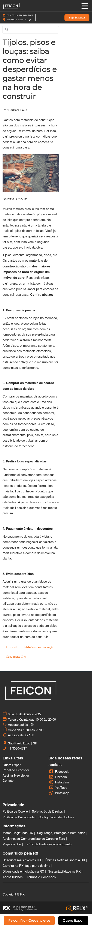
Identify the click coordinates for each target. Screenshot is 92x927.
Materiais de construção (39, 647)
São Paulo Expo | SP (18, 19)
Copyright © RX (14, 894)
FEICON (11, 647)
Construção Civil (16, 656)
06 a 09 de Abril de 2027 (20, 15)
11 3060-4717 (17, 748)
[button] (76, 17)
